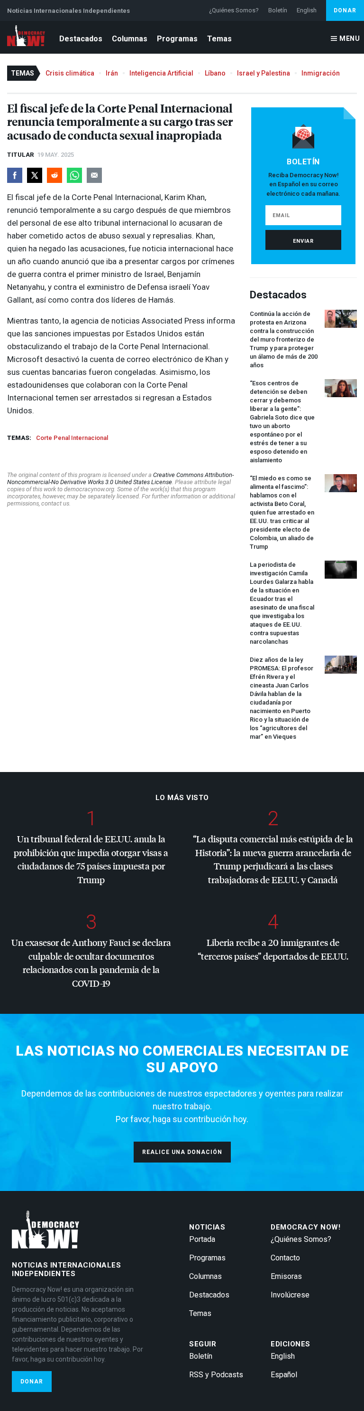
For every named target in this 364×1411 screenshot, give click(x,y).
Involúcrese (290, 1294)
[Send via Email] (94, 175)
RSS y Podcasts (216, 1374)
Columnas (129, 38)
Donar (345, 10)
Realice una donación (182, 1152)
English (307, 10)
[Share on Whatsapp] (74, 175)
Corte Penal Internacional (72, 437)
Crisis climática (70, 73)
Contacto (285, 1257)
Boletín (277, 10)
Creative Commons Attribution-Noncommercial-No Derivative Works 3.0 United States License (120, 478)
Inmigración (320, 73)
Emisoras (286, 1276)
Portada (202, 1239)
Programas (177, 38)
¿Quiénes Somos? (234, 10)
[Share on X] (34, 175)
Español (284, 1374)
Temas (219, 38)
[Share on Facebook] (14, 175)
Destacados (80, 38)
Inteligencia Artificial (161, 73)
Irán (112, 73)
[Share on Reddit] (54, 175)
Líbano (215, 73)
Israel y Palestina (263, 73)
